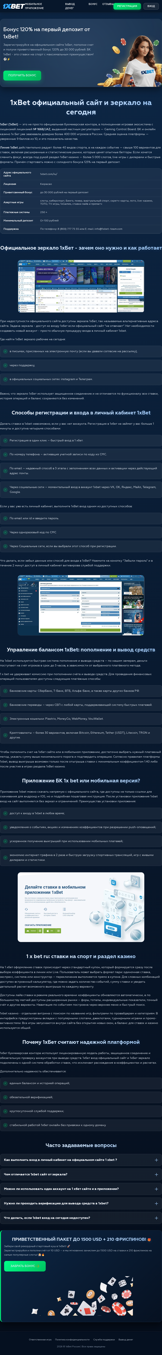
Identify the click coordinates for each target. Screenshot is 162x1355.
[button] (153, 1342)
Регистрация (127, 6)
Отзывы (107, 4)
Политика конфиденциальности (72, 1340)
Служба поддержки (104, 1340)
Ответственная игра (40, 1340)
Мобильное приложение (34, 6)
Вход (151, 6)
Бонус (93, 4)
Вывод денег (70, 6)
